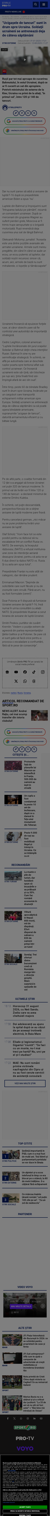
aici (13, 1481)
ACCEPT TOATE (24, 1507)
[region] (25, 1485)
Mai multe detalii (12, 1470)
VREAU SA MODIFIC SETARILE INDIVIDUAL (25, 1511)
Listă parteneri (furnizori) (9, 1502)
